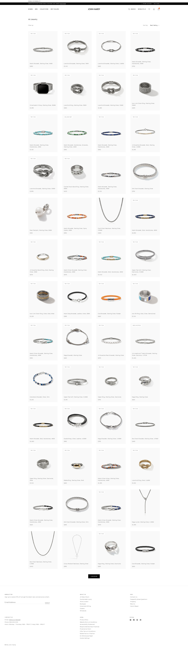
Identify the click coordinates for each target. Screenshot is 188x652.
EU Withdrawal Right (86, 636)
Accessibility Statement (87, 624)
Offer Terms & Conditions (88, 631)
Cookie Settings (85, 638)
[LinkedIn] (140, 619)
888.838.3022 (13, 622)
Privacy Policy (84, 619)
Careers (82, 608)
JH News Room (84, 597)
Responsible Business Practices (89, 626)
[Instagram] (130, 619)
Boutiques (83, 604)
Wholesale (83, 610)
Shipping (133, 601)
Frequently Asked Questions (138, 599)
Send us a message (14, 619)
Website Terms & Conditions (88, 622)
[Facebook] (134, 619)
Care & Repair (134, 606)
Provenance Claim (85, 629)
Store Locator (84, 601)
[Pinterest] (137, 619)
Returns (132, 604)
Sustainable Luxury (86, 599)
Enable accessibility (34, 1)
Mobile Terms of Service (87, 633)
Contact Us (133, 597)
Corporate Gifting (85, 606)
